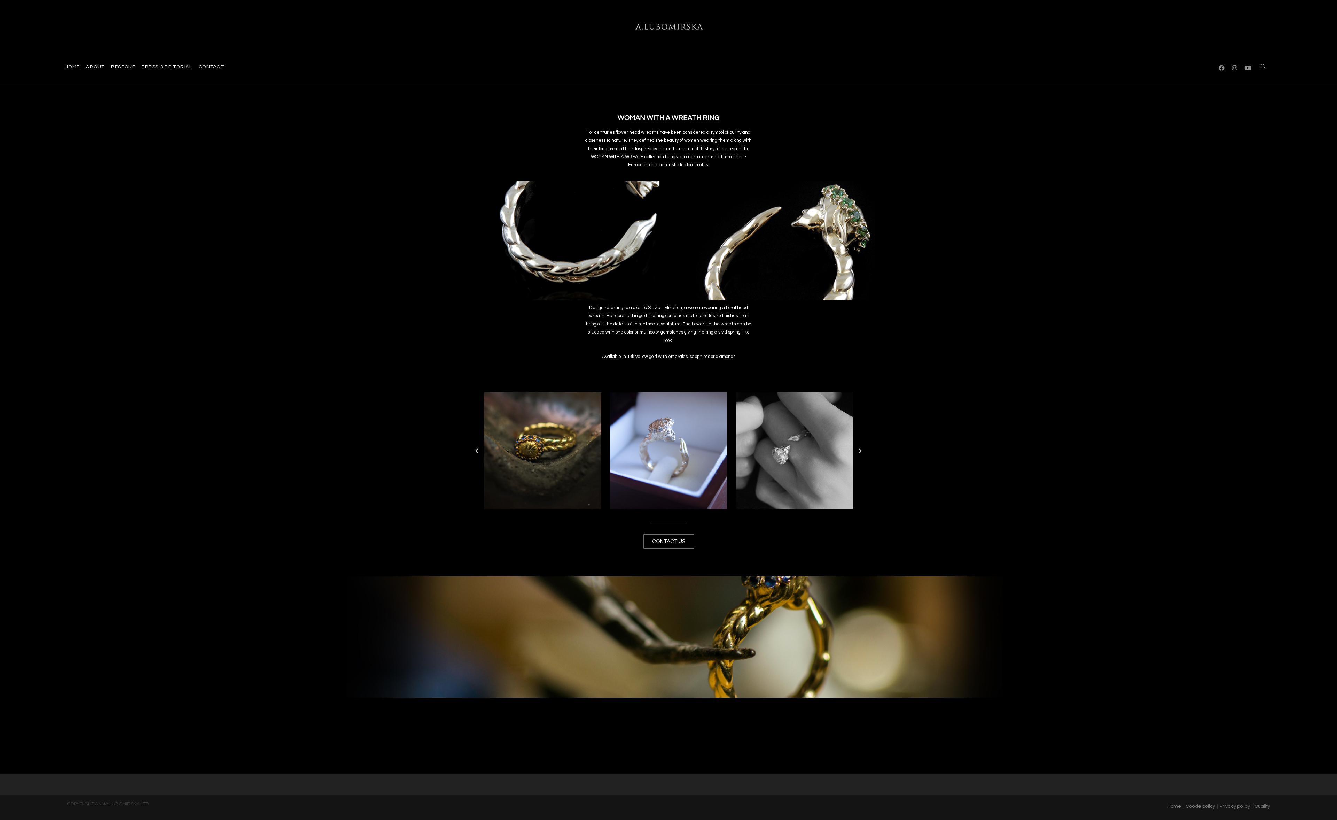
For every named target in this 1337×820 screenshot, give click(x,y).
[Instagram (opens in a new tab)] (1234, 67)
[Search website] (1263, 67)
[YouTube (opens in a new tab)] (1247, 67)
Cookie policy (1200, 806)
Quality (1262, 806)
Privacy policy (1235, 806)
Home (1174, 806)
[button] (477, 450)
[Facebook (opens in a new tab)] (1221, 67)
